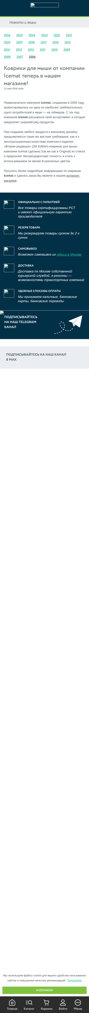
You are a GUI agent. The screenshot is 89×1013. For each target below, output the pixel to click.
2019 (19, 42)
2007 (20, 56)
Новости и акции (22, 22)
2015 (67, 42)
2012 (31, 49)
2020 (7, 42)
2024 (32, 35)
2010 (55, 49)
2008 (7, 56)
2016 (55, 42)
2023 (44, 35)
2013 (19, 49)
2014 (7, 49)
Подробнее (74, 980)
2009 (67, 49)
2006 (32, 56)
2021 (69, 35)
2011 (43, 49)
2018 (31, 42)
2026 (7, 35)
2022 (57, 35)
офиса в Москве (68, 254)
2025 (19, 35)
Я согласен (44, 990)
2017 (44, 42)
